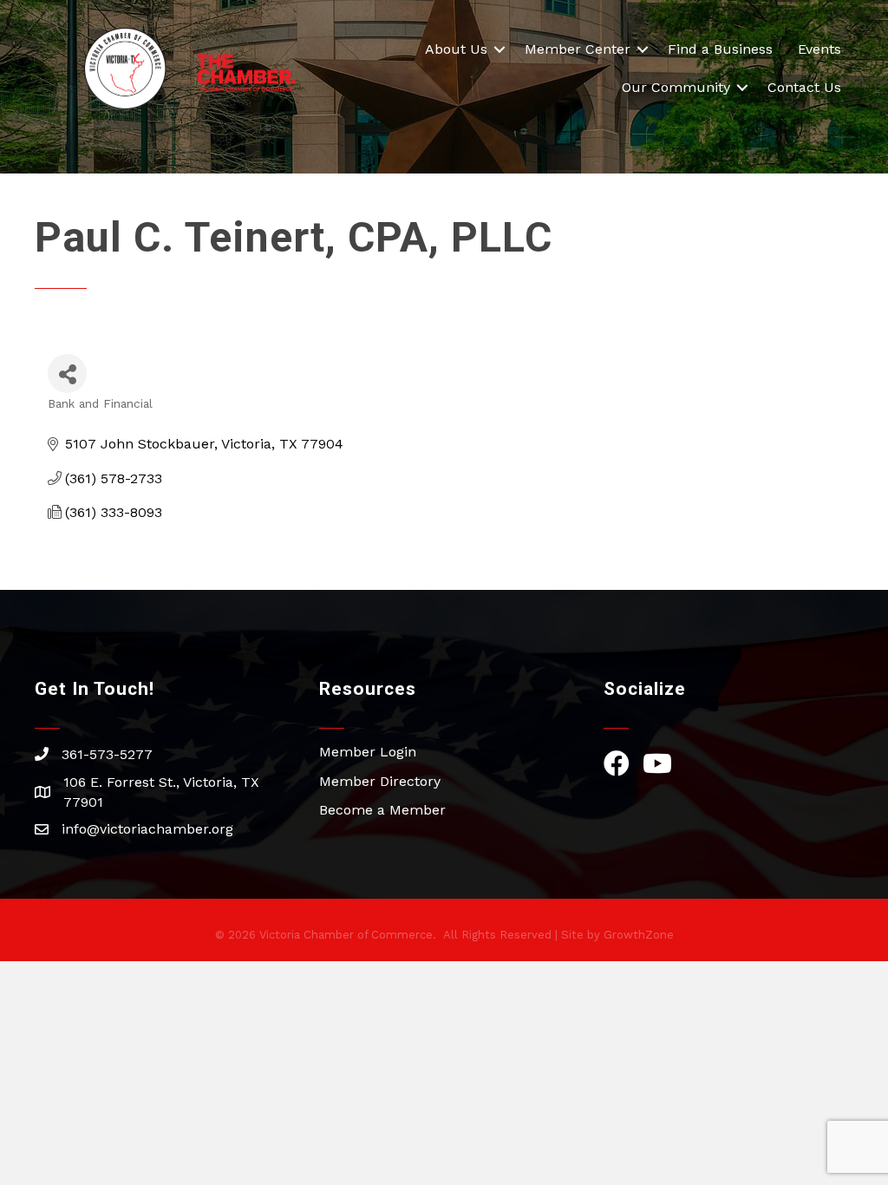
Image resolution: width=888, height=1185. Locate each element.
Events (819, 49)
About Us (456, 49)
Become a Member (382, 810)
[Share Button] (67, 373)
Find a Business (720, 49)
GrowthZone (639, 934)
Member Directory (380, 781)
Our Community (676, 87)
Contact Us (804, 87)
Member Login (367, 751)
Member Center (577, 49)
